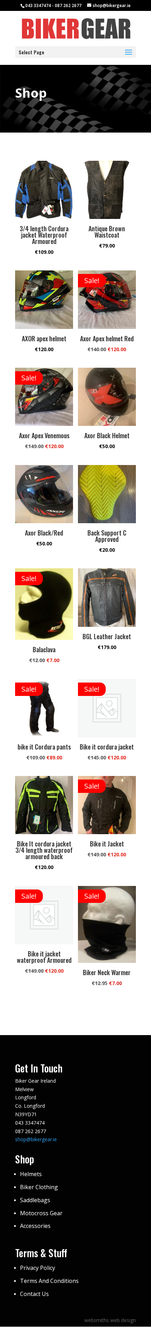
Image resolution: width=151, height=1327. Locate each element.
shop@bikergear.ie (36, 1139)
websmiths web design (110, 1320)
